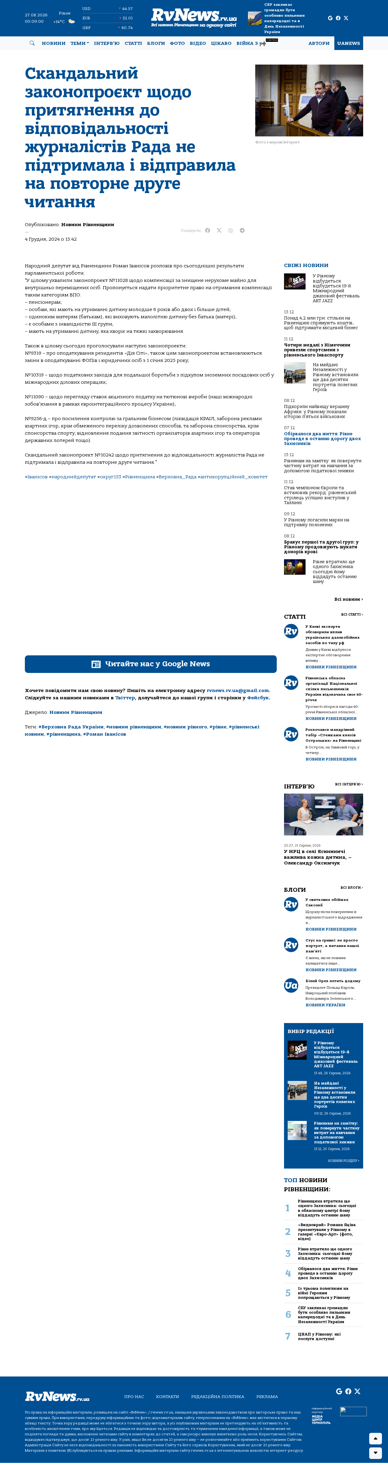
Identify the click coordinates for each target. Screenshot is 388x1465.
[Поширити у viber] (230, 230)
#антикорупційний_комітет (233, 477)
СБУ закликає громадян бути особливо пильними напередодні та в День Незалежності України (284, 18)
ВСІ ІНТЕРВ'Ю (349, 784)
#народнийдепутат (72, 477)
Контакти (167, 1396)
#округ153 (109, 477)
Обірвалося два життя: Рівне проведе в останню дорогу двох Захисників (322, 439)
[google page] (330, 18)
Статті (133, 43)
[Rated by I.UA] (353, 1411)
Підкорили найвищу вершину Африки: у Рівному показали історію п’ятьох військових (317, 411)
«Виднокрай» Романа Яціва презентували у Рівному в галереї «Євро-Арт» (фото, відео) (327, 1232)
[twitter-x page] (346, 18)
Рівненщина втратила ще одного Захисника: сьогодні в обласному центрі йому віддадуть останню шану (327, 1208)
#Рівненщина (138, 477)
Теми (77, 43)
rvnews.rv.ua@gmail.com (238, 690)
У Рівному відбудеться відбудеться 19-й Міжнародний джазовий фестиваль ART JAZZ (336, 288)
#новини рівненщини (133, 727)
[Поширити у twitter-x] (219, 230)
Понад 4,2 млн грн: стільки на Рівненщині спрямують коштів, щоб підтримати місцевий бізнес (321, 323)
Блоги (156, 43)
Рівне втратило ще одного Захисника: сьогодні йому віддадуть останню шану (335, 571)
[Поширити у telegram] (242, 230)
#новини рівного (185, 727)
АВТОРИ (319, 43)
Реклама (267, 1396)
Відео (198, 43)
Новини (53, 43)
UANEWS (348, 43)
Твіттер (125, 698)
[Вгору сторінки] (375, 1438)
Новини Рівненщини (87, 224)
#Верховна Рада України (71, 727)
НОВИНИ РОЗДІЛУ (344, 1161)
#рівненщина (63, 734)
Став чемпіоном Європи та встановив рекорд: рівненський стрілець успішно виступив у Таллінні (320, 495)
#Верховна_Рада (176, 477)
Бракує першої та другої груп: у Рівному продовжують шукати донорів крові (321, 547)
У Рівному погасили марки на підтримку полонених (316, 522)
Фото (177, 43)
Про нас (134, 1396)
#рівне (217, 727)
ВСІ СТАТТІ (352, 615)
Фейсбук (258, 698)
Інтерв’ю (107, 43)
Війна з (256, 42)
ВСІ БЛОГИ (351, 888)
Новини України (325, 1005)
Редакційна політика (217, 1396)
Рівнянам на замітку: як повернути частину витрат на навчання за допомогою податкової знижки (322, 465)
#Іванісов (36, 477)
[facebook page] (338, 18)
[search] (32, 43)
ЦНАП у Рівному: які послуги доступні (319, 1336)
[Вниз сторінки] (375, 1453)
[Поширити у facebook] (207, 230)
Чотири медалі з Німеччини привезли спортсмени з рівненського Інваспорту (317, 350)
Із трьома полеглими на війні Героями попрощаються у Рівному (324, 1293)
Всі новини (348, 599)
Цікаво (221, 43)
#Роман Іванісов (104, 734)
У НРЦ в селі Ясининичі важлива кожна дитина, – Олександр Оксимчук (318, 857)
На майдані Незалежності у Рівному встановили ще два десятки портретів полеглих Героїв (335, 377)
